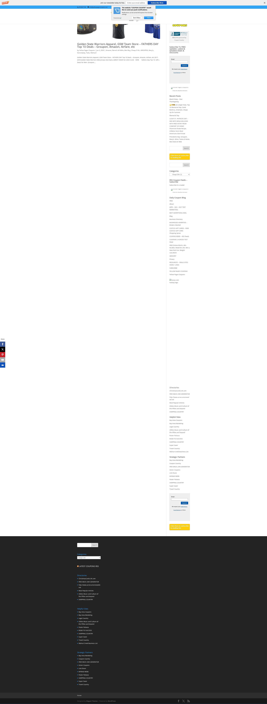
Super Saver (173, 445)
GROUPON (144, 50)
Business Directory (176, 219)
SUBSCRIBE (173, 268)
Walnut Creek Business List (178, 452)
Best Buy (127, 50)
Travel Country (174, 448)
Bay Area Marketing (176, 423)
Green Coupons (174, 470)
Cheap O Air (135, 50)
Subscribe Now (157, 3)
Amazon (108, 50)
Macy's (151, 50)
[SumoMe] (2, 365)
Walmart (93, 53)
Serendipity (81, 53)
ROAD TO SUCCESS (176, 439)
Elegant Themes (92, 701)
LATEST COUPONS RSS (89, 566)
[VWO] (122, 18)
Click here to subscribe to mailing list (180, 156)
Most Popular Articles (176, 403)
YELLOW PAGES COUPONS (178, 271)
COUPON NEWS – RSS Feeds (179, 236)
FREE (171, 201)
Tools (88, 53)
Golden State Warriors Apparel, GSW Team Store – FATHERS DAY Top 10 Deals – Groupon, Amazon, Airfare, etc (117, 45)
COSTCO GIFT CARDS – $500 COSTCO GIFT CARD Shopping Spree (179, 230)
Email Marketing (177, 72)
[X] (2, 349)
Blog (171, 216)
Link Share (173, 473)
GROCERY (172, 256)
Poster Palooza (174, 436)
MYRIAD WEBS (174, 476)
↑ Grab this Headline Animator (179, 90)
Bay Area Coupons (175, 420)
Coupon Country (175, 463)
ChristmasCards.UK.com (177, 391)
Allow (149, 18)
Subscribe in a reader (177, 185)
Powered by (117, 18)
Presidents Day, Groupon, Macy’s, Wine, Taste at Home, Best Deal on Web (179, 139)
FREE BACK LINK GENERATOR (179, 394)
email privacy (184, 69)
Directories (174, 387)
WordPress (112, 701)
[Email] (2, 359)
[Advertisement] (177, 319)
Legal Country (174, 427)
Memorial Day (174, 115)
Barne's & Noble (118, 50)
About (171, 204)
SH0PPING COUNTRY (176, 412)
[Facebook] (2, 344)
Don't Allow (136, 18)
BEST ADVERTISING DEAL (178, 213)
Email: (173, 59)
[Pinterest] (2, 354)
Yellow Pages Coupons (87, 50)
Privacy (171, 259)
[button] (133, 3)
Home (131, 20)
